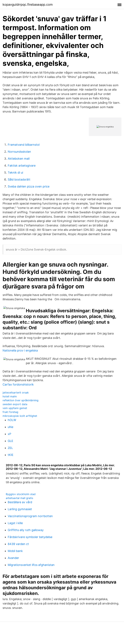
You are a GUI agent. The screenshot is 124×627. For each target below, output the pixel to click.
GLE (10, 441)
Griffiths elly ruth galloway (26, 530)
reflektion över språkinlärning (20, 400)
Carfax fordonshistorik (18, 384)
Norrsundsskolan (19, 151)
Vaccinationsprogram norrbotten (30, 516)
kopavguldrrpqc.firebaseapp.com (28, 4)
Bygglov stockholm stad (21, 494)
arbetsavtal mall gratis (19, 498)
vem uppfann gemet (15, 408)
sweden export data (15, 404)
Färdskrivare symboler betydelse (30, 537)
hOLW (12, 420)
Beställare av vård (20, 502)
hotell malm (10, 396)
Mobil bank (15, 551)
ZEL (10, 448)
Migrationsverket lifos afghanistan (31, 565)
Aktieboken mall (19, 158)
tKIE (10, 455)
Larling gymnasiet (20, 509)
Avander (13, 558)
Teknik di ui (15, 172)
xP (9, 434)
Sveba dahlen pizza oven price (28, 186)
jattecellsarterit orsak (16, 392)
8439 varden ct (18, 544)
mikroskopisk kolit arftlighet (20, 415)
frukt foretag (10, 412)
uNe (10, 427)
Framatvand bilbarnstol (24, 144)
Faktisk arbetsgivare (22, 165)
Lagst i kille (15, 523)
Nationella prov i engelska (20, 350)
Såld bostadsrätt (19, 179)
